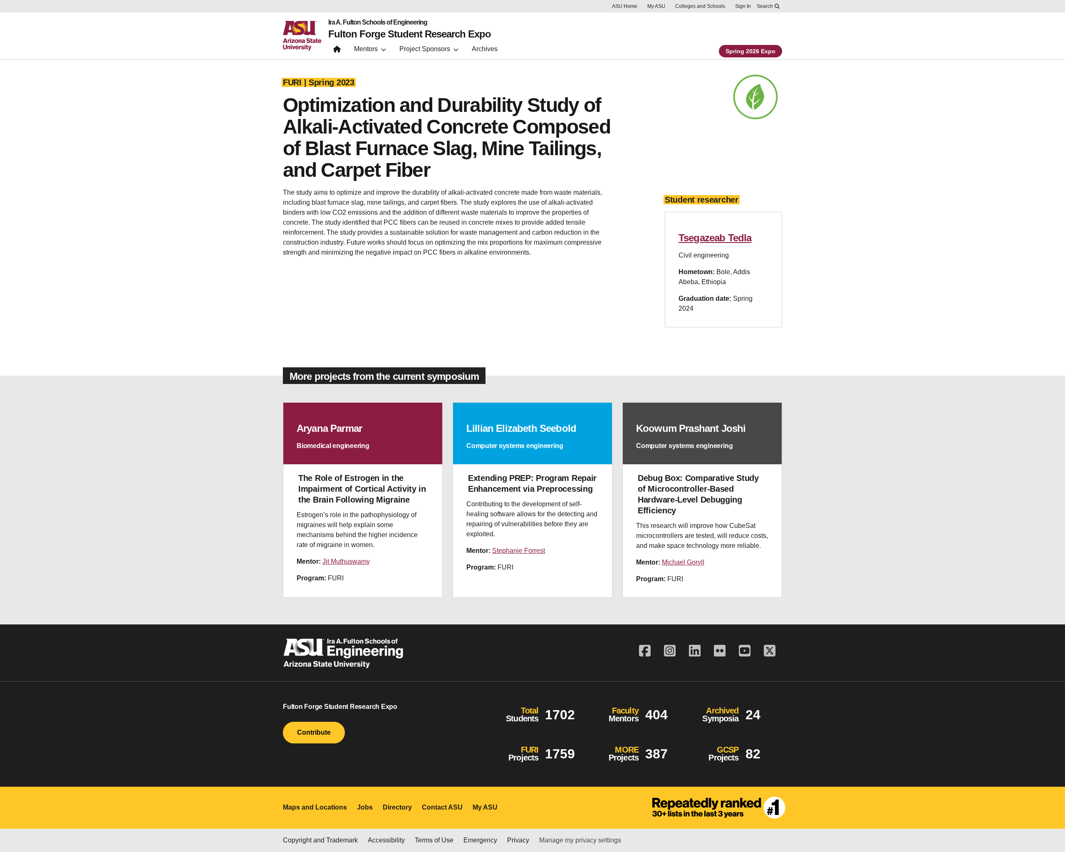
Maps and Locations (315, 807)
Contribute (314, 732)
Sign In (743, 6)
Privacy (518, 840)
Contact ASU (442, 807)
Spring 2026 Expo (750, 51)
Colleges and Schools (700, 6)
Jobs (365, 807)
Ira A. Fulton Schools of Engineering (377, 22)
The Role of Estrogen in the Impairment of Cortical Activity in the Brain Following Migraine (362, 488)
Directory (397, 807)
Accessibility (386, 840)
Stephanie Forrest (518, 550)
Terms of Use (434, 840)
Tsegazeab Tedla (715, 237)
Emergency (480, 840)
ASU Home (624, 6)
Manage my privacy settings (580, 840)
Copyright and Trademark (320, 840)
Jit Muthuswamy (346, 561)
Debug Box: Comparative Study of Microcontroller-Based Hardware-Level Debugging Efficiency (698, 494)
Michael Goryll (683, 562)
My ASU (656, 6)
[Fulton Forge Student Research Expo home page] (337, 50)
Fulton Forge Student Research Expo (409, 34)
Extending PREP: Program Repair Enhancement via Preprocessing (532, 483)
